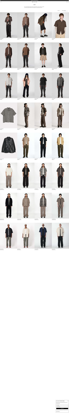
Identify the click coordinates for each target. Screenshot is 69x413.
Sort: (62, 10)
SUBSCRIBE (62, 408)
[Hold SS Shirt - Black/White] (8, 115)
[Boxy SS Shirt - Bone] (60, 236)
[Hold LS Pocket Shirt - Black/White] (60, 55)
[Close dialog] (67, 400)
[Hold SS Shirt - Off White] (8, 175)
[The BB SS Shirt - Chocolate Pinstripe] (60, 206)
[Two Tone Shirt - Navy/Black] (43, 236)
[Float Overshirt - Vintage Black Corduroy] (8, 206)
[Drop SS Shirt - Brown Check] (25, 145)
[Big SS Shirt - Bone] (25, 236)
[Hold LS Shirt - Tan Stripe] (60, 145)
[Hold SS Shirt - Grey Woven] (43, 175)
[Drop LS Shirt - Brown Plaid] (8, 55)
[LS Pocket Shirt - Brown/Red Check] (25, 25)
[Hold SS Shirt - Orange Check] (25, 85)
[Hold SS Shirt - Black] (43, 145)
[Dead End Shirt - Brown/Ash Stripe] (25, 55)
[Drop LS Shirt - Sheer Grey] (25, 115)
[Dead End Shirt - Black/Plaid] (43, 85)
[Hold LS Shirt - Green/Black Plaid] (43, 55)
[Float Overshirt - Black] (8, 145)
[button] (68, 2)
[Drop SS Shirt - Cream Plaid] (60, 115)
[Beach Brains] (34, 2)
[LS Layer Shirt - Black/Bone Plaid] (60, 85)
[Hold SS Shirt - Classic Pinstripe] (60, 175)
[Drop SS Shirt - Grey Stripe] (8, 85)
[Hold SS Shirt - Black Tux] (25, 175)
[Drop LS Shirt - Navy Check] (43, 206)
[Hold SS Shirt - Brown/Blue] (43, 115)
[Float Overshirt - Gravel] (25, 206)
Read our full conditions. (58, 411)
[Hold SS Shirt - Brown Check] (60, 25)
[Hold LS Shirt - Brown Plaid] (43, 25)
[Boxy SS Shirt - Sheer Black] (8, 236)
